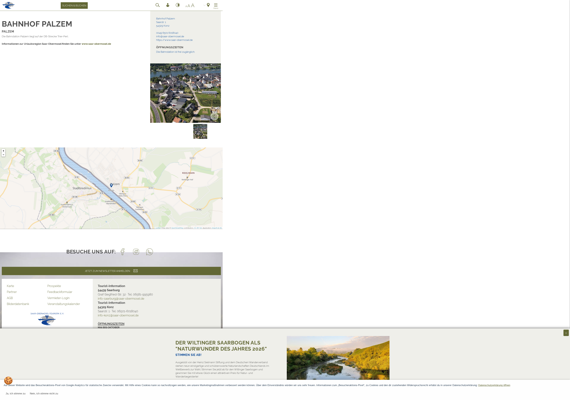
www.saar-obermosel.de (96, 43)
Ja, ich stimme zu (15, 393)
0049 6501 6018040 (167, 32)
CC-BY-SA (198, 228)
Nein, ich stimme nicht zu (44, 393)
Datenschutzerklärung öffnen (494, 385)
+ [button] (3, 150)
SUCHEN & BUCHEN (74, 5)
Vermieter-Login (58, 298)
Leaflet (158, 228)
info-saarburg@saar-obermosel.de (121, 298)
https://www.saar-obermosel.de (174, 39)
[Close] (566, 333)
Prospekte (54, 286)
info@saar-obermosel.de (170, 36)
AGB (10, 298)
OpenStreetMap (177, 228)
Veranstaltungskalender (63, 304)
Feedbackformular (59, 292)
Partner (12, 292)
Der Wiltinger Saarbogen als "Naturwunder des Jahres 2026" (221, 346)
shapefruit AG (217, 228)
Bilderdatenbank (18, 304)
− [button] (3, 154)
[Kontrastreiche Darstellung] (178, 5)
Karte (10, 286)
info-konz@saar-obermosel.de (118, 315)
